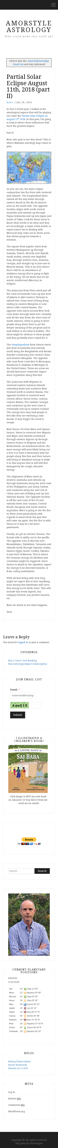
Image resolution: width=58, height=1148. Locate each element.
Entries (14, 1098)
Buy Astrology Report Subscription (27, 664)
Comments (16, 1105)
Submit (17, 714)
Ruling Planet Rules (19, 1061)
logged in (23, 642)
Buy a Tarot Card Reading (22, 660)
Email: (14, 689)
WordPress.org (16, 1111)
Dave (10, 102)
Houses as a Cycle (18, 1068)
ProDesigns (36, 1143)
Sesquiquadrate (20, 344)
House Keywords (17, 1065)
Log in (11, 1092)
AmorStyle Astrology (29, 26)
